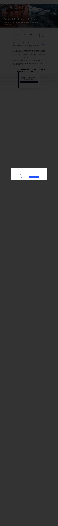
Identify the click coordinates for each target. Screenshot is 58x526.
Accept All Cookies (34, 177)
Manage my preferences (23, 177)
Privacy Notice (21, 174)
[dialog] (29, 174)
